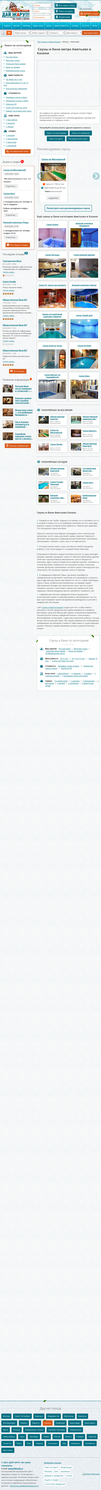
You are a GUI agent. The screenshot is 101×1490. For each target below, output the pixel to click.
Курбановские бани (89, 496)
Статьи (69, 1475)
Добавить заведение (53, 1475)
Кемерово (60, 1423)
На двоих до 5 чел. (14, 79)
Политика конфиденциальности (24, 1486)
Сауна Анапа (52, 224)
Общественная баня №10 (90, 444)
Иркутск (35, 1423)
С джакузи (10, 123)
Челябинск (90, 1443)
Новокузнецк (75, 1430)
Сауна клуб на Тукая (52, 346)
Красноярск (90, 1423)
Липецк (16, 1430)
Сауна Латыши (52, 255)
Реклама (48, 1471)
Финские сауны (13, 60)
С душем (9, 126)
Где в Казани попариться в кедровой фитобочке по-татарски (22, 427)
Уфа (64, 1443)
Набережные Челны (34, 1430)
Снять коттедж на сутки (16, 107)
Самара (80, 1436)
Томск (19, 1443)
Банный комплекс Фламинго (84, 224)
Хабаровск (75, 1443)
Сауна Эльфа (9, 281)
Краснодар (75, 1423)
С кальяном (11, 145)
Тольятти (7, 1443)
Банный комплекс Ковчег (84, 285)
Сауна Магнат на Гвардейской (52, 376)
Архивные (65, 1471)
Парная (26, 26)
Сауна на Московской (14, 170)
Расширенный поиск (19, 151)
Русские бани (12, 57)
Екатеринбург (9, 1423)
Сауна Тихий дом (84, 315)
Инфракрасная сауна (15, 70)
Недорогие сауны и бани (17, 101)
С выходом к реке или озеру (75, 676)
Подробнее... (11, 186)
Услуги (85, 26)
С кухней (61, 683)
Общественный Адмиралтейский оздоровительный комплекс (92, 420)
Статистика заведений (54, 1484)
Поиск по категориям (56, 133)
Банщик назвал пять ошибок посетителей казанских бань (23, 401)
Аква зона (38, 26)
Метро (16, 26)
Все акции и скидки (19, 245)
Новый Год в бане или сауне (18, 111)
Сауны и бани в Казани (52, 607)
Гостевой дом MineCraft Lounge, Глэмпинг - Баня (90, 472)
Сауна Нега (9, 193)
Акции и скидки (51, 1480)
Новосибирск (9, 1436)
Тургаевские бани (12, 261)
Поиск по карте (66, 11)
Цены (49, 26)
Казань (47, 1423)
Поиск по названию (81, 133)
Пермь (46, 1436)
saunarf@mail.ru (15, 1468)
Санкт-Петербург (22, 1416)
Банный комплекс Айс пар (57, 497)
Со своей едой (61, 681)
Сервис (75, 26)
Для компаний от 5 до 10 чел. (15, 84)
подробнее (53, 198)
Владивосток (53, 1416)
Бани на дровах (13, 67)
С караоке (10, 135)
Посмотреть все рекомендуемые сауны (68, 208)
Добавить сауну (91, 13)
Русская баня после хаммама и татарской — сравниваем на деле (23, 391)
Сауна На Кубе (84, 346)
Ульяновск (52, 1443)
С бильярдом (11, 139)
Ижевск (24, 1423)
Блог (56, 1471)
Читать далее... (9, 272)
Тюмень (39, 1443)
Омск (22, 1436)
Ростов (57, 1436)
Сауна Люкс (84, 376)
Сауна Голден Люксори (56, 483)
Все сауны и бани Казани (49, 42)
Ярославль (8, 1450)
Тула (29, 1443)
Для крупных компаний (16, 88)
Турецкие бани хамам (16, 64)
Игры (94, 26)
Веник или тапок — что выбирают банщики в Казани (24, 413)
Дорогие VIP (11, 104)
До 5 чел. (64, 658)
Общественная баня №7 (15, 299)
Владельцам (64, 17)
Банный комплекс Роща (15, 222)
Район (7, 26)
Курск (5, 1430)
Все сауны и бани (67, 5)
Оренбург (33, 1436)
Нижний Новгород (56, 1430)
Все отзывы (19, 371)
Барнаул (39, 1416)
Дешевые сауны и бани (16, 97)
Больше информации (19, 445)
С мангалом (11, 142)
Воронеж (82, 1416)
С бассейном (11, 120)
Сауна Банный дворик (84, 255)
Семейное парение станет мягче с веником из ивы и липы (24, 437)
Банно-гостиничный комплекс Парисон (52, 315)
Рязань (68, 1436)
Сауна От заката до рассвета (52, 285)
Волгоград (68, 1416)
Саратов (92, 1436)
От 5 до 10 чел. (78, 658)
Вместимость (62, 26)
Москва (6, 1416)
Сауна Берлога (89, 431)
